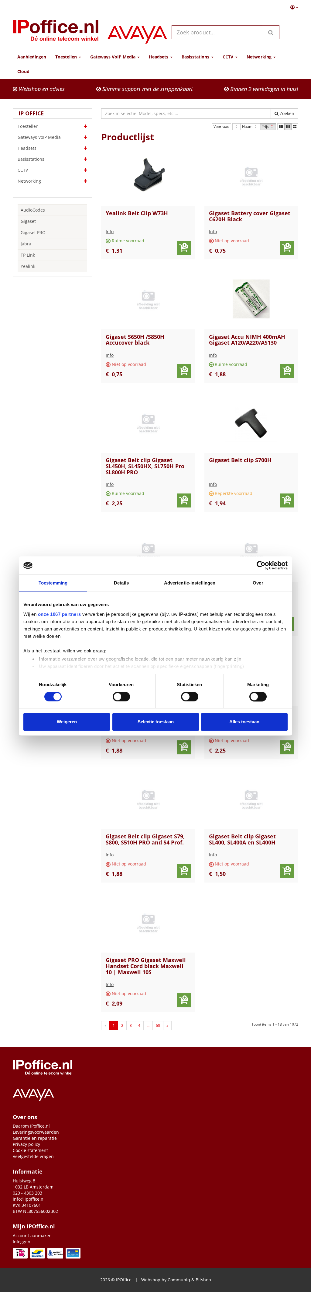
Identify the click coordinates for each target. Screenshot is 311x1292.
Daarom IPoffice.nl (31, 1126)
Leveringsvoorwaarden (36, 1132)
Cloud (23, 71)
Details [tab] (121, 582)
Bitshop (203, 1280)
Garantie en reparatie (35, 1138)
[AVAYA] (137, 32)
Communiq (179, 1280)
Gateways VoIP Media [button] (113, 57)
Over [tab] (258, 582)
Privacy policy (26, 1144)
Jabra (26, 244)
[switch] (121, 696)
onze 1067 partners (59, 614)
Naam (247, 126)
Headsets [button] (159, 57)
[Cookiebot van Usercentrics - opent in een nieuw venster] (261, 565)
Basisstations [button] (196, 57)
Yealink (28, 266)
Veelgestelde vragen (33, 1156)
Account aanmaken (32, 1235)
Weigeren (67, 722)
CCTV (23, 170)
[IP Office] (55, 32)
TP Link (28, 255)
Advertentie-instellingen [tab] (189, 582)
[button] (294, 7)
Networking (29, 181)
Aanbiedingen (31, 57)
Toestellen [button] (66, 57)
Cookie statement (30, 1150)
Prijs (265, 126)
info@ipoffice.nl (29, 1199)
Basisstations (31, 159)
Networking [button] (260, 57)
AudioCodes (33, 210)
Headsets (27, 148)
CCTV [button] (228, 57)
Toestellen (28, 126)
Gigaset (28, 221)
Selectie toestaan (156, 722)
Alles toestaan (244, 722)
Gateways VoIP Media (39, 137)
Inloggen (21, 1242)
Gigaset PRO (33, 232)
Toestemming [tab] (53, 582)
